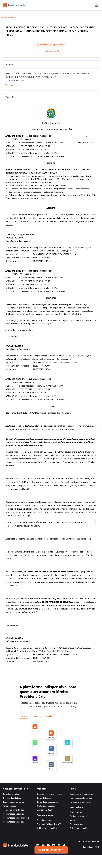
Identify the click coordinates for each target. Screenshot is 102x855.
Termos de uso (76, 824)
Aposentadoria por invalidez (16, 818)
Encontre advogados (46, 820)
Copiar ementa (49, 51)
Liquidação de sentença (13, 802)
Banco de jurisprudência (47, 802)
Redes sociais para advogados (50, 794)
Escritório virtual (44, 810)
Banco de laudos (44, 798)
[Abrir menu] (97, 5)
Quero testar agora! (49, 850)
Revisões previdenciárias (81, 798)
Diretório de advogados (47, 806)
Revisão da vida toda (12, 798)
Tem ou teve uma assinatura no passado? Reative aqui (36, 717)
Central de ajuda (77, 816)
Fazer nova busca (9, 17)
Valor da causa (9, 806)
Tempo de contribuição (13, 810)
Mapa (72, 820)
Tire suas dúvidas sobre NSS (49, 824)
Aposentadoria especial (13, 814)
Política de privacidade (80, 828)
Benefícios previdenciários (81, 794)
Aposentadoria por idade (14, 822)
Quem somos (76, 812)
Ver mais (9, 85)
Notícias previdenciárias (47, 828)
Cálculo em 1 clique (11, 794)
